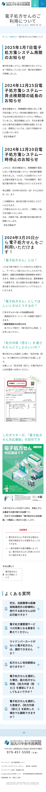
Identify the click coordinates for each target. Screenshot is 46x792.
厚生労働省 (8, 136)
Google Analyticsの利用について (11, 773)
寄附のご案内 (17, 777)
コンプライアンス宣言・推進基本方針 (12, 770)
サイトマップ (5, 762)
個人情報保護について (18, 762)
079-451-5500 (18, 752)
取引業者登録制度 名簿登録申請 (32, 773)
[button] (42, 3)
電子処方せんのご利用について (11, 574)
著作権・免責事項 (31, 766)
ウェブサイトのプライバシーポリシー (12, 766)
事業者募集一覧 (6, 777)
